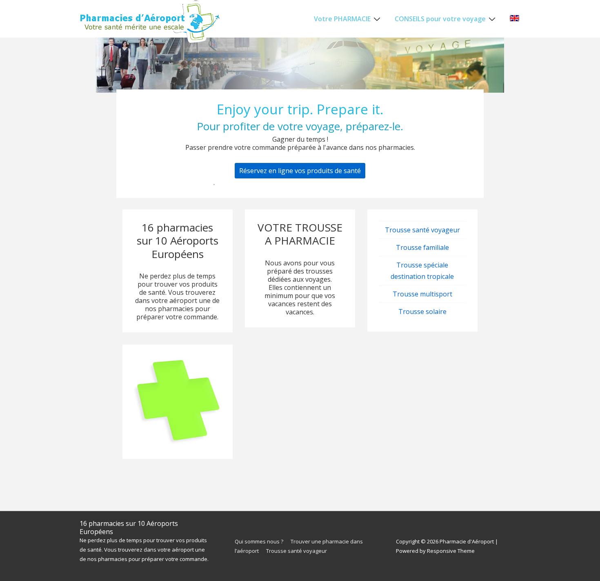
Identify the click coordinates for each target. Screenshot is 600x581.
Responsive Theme (451, 550)
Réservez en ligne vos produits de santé (300, 170)
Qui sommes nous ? (259, 541)
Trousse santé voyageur (422, 229)
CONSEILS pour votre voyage (440, 18)
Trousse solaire (422, 311)
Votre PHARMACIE (342, 18)
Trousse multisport (422, 293)
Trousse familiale (422, 247)
